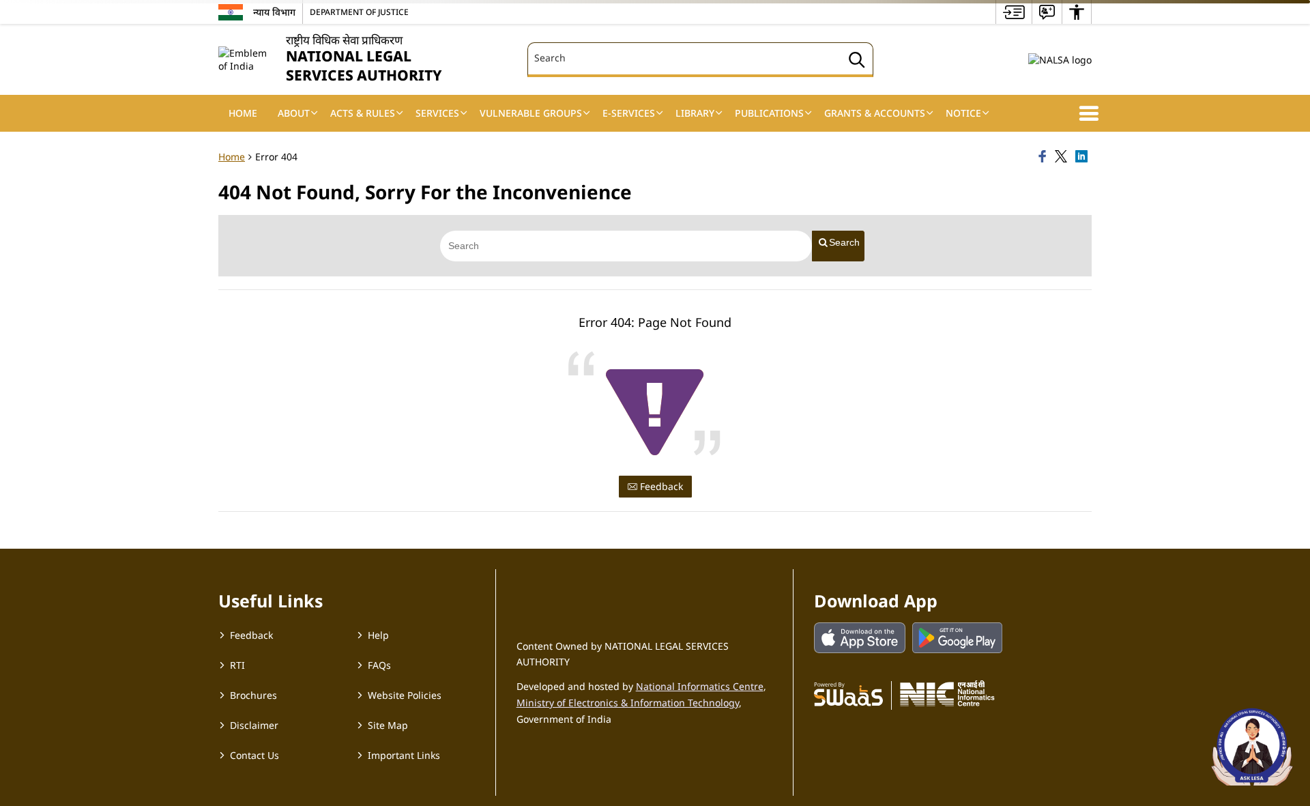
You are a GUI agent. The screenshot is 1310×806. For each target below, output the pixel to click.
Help (378, 635)
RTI (237, 665)
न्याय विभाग (274, 11)
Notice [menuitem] (963, 112)
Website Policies (404, 695)
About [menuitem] (294, 112)
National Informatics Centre (699, 686)
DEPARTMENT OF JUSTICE (359, 11)
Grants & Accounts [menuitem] (874, 112)
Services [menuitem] (437, 112)
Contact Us (254, 755)
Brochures (253, 695)
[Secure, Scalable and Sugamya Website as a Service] (848, 693)
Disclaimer (254, 725)
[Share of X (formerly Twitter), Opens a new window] (1063, 157)
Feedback (660, 486)
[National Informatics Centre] (947, 693)
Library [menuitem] (694, 112)
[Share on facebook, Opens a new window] (1044, 157)
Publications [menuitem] (769, 112)
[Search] (857, 61)
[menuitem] (1014, 12)
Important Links (404, 755)
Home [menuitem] (243, 112)
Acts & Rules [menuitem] (362, 112)
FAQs (379, 665)
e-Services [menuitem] (628, 112)
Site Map (388, 725)
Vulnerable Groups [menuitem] (531, 112)
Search (844, 242)
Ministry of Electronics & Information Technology (627, 702)
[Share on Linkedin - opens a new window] (1083, 157)
